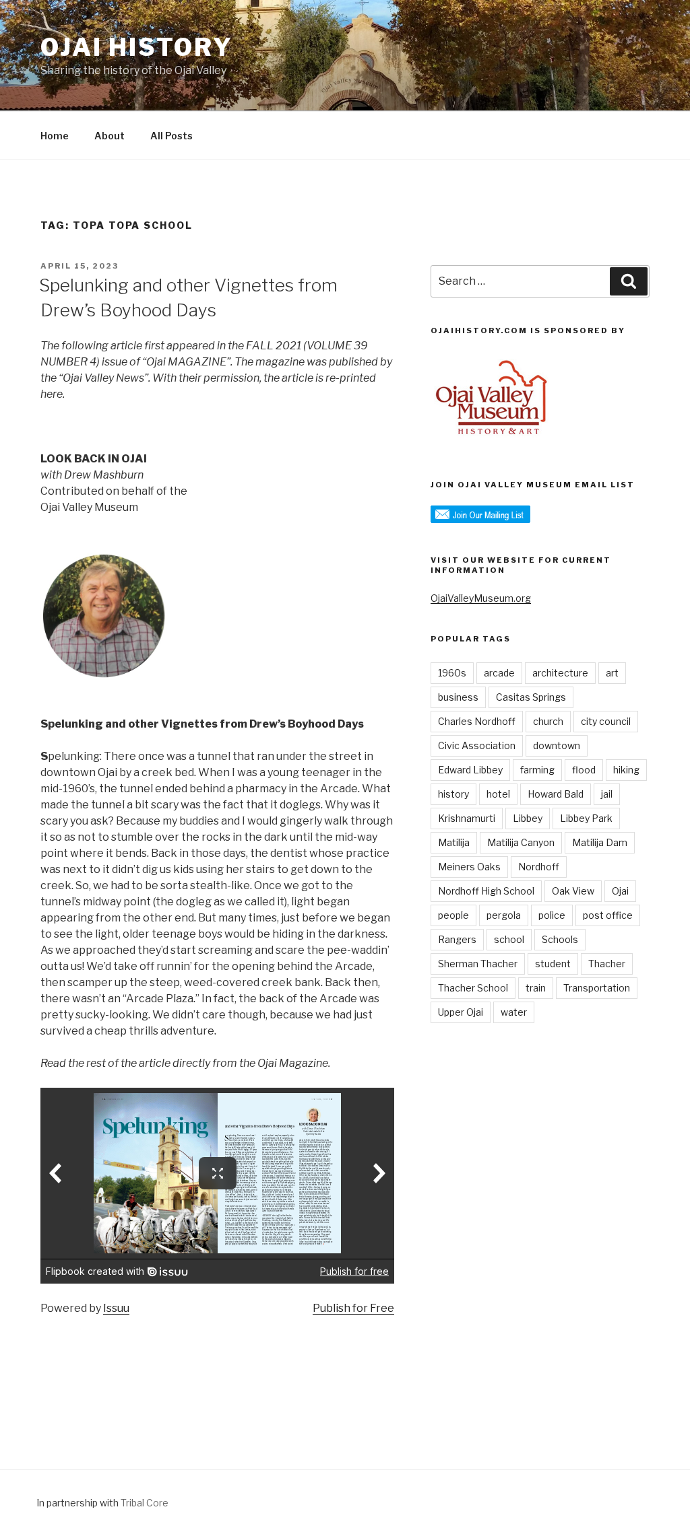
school (509, 939)
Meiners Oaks (469, 866)
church (548, 721)
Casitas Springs (531, 697)
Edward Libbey (470, 769)
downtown (556, 745)
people (453, 915)
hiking (626, 769)
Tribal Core (144, 1502)
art (612, 672)
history (453, 794)
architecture (560, 672)
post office (608, 915)
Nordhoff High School (486, 891)
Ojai (620, 891)
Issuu (116, 1308)
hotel (498, 794)
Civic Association (476, 745)
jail (607, 794)
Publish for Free (353, 1308)
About (109, 135)
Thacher (606, 963)
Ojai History (136, 47)
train (536, 987)
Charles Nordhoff (476, 721)
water (514, 1012)
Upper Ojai (460, 1012)
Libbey (527, 818)
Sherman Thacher (478, 963)
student (553, 963)
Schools (560, 939)
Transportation (596, 987)
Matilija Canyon (521, 842)
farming (537, 769)
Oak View (573, 891)
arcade (499, 672)
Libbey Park (586, 818)
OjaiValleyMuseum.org (481, 598)
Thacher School (473, 987)
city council (606, 721)
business (458, 697)
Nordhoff (538, 866)
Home (54, 135)
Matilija (454, 842)
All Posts (171, 135)
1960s (452, 672)
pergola (504, 915)
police (551, 915)
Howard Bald (556, 794)
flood (584, 769)
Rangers (457, 939)
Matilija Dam (599, 842)
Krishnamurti (466, 818)
